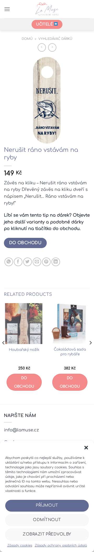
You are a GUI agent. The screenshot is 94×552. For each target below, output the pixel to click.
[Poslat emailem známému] (37, 262)
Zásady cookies (19, 545)
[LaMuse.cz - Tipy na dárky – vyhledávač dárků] (47, 9)
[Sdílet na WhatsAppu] (8, 262)
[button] (86, 447)
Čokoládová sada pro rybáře (70, 351)
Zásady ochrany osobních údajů (61, 545)
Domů (27, 39)
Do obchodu (25, 242)
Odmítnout (47, 520)
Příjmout (47, 505)
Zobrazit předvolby (47, 534)
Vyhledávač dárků (55, 39)
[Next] (90, 353)
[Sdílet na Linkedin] (55, 262)
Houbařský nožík (24, 350)
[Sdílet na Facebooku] (18, 262)
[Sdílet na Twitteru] (27, 262)
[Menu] (7, 9)
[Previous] (3, 353)
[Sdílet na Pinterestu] (46, 262)
